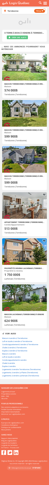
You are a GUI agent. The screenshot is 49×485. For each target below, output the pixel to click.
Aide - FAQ (5, 396)
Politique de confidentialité (11, 427)
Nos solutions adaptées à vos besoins (14, 407)
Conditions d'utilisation (9, 425)
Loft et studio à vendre (11, 357)
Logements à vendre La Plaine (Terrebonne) (20, 372)
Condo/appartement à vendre (14, 360)
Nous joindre (6, 430)
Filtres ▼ (40, 10)
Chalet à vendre (8, 363)
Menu (45, 3)
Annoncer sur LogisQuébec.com (13, 414)
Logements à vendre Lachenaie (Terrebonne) (20, 375)
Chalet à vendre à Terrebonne (14, 347)
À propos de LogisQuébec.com (12, 423)
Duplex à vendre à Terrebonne (14, 350)
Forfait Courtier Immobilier (11, 409)
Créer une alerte (19, 37)
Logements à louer (8, 392)
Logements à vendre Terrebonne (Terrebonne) (21, 369)
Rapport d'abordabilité (9, 438)
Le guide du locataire (9, 443)
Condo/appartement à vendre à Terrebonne (20, 344)
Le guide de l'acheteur (9, 445)
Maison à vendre (9, 354)
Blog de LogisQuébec (9, 441)
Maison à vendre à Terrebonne (14, 338)
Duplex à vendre (9, 366)
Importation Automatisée (10, 412)
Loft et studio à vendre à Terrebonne (17, 341)
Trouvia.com (14, 448)
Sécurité (4, 398)
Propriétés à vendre (8, 394)
